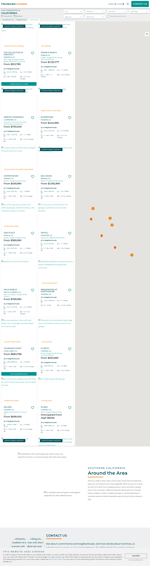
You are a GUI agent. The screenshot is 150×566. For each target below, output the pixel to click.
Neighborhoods (22, 20)
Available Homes (8, 20)
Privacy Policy (57, 559)
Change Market (7, 16)
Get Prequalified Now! (19, 374)
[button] (91, 219)
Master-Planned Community (118, 16)
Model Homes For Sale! (19, 84)
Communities (34, 20)
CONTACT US (140, 4)
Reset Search (19, 16)
